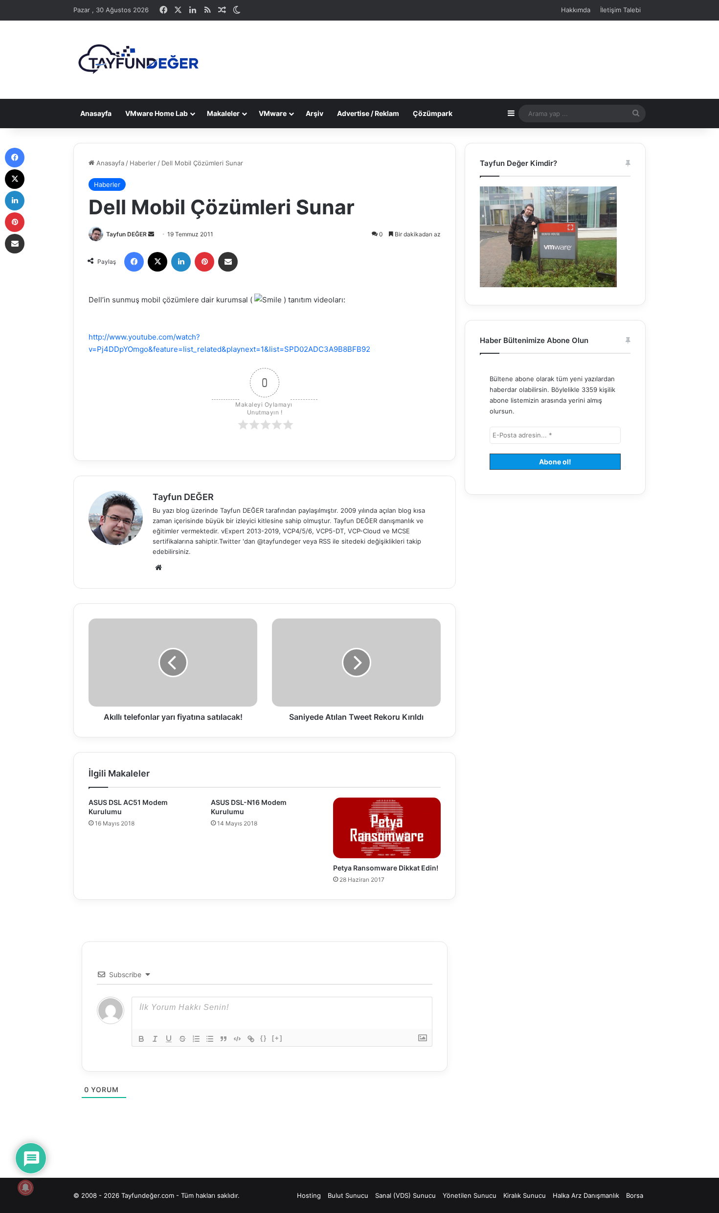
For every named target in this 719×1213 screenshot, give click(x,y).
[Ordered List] (196, 1039)
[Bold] (141, 1039)
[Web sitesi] (158, 567)
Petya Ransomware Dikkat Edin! (385, 868)
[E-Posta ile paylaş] (228, 262)
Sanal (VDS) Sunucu (405, 1195)
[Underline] (169, 1039)
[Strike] (182, 1039)
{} (263, 1038)
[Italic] (155, 1039)
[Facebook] (134, 262)
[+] (277, 1038)
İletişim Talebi (620, 10)
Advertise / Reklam (368, 113)
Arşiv (314, 113)
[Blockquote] (223, 1039)
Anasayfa (96, 113)
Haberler (143, 163)
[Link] (251, 1039)
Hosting (309, 1195)
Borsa (634, 1195)
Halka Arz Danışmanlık (586, 1195)
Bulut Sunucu (348, 1195)
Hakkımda (575, 10)
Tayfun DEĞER (126, 234)
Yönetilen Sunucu (469, 1195)
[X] (157, 262)
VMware (273, 113)
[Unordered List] (210, 1039)
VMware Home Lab (156, 113)
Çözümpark (432, 113)
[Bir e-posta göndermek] (151, 234)
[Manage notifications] (25, 1187)
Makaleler (223, 113)
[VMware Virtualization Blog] (137, 59)
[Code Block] (237, 1039)
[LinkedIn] (181, 262)
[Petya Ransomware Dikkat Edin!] (387, 828)
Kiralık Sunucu (524, 1195)
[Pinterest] (204, 262)
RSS (325, 541)
